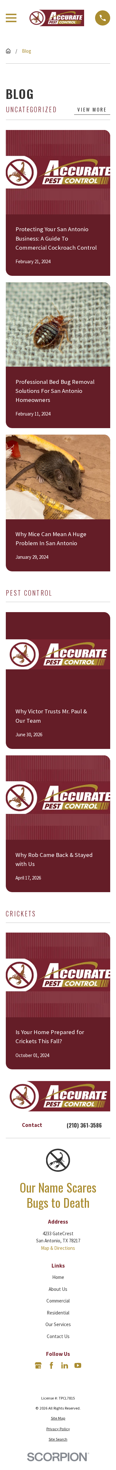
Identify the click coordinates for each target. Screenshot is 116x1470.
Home (58, 1277)
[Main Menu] (11, 18)
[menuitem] (58, 1418)
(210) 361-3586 (84, 1125)
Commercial (58, 1301)
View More (92, 109)
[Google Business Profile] (38, 1365)
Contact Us (58, 1336)
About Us (58, 1289)
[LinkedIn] (64, 1365)
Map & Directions (58, 1248)
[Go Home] (8, 51)
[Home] (55, 18)
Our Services (58, 1324)
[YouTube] (77, 1365)
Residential (58, 1313)
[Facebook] (51, 1365)
